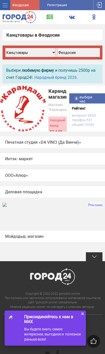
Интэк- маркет (19, 158)
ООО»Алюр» (16, 175)
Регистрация (57, 5)
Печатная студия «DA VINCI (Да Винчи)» (43, 142)
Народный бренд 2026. (56, 77)
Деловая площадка (23, 191)
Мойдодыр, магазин (24, 236)
